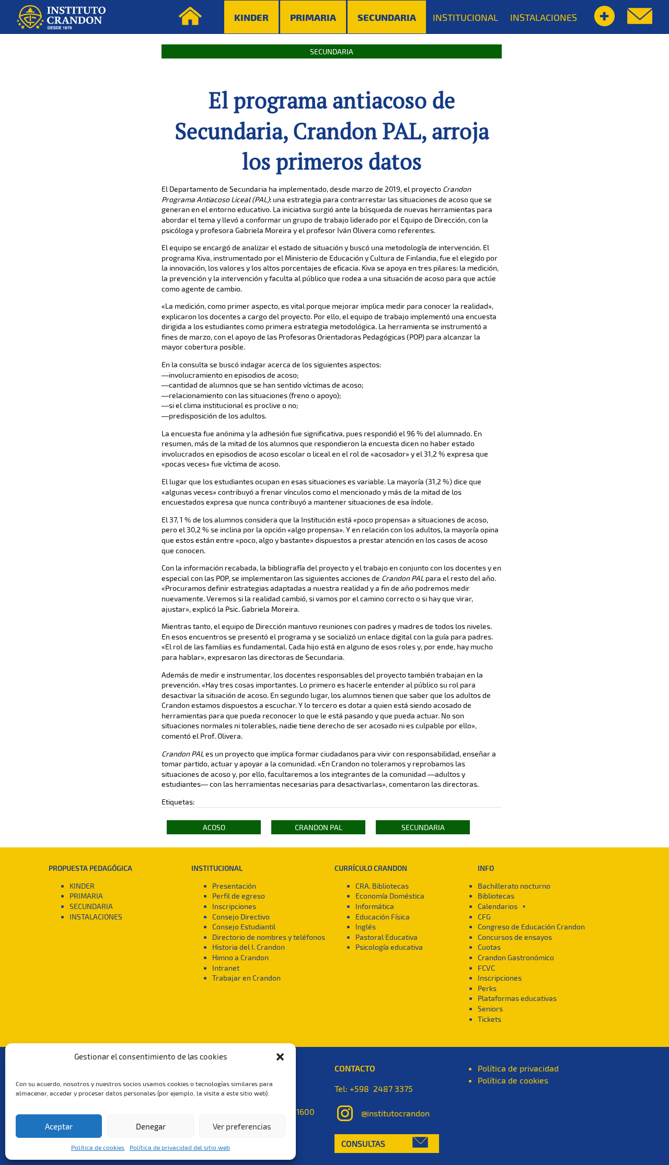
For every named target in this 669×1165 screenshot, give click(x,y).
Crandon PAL (318, 827)
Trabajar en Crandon (246, 977)
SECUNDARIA (91, 906)
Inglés (365, 926)
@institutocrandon (395, 1113)
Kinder (251, 16)
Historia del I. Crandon (248, 946)
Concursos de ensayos (515, 937)
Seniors (490, 1008)
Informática (374, 906)
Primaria (313, 16)
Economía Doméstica (389, 895)
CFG (484, 916)
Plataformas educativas (517, 998)
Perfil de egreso (238, 895)
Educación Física (382, 916)
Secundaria (386, 16)
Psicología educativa (389, 946)
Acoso (214, 827)
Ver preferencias (242, 1126)
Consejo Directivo (241, 916)
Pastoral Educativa (386, 937)
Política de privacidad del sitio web (180, 1147)
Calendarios (497, 906)
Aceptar (59, 1126)
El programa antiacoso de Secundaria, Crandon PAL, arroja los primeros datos (332, 130)
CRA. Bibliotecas (382, 885)
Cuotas (489, 946)
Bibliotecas (496, 895)
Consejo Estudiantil (243, 926)
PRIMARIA (86, 895)
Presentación (234, 885)
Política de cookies (97, 1147)
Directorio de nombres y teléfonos (268, 937)
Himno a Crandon (240, 957)
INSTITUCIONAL (465, 17)
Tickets (489, 1019)
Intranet (225, 967)
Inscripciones (234, 906)
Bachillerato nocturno (514, 885)
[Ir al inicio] (61, 17)
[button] (280, 1057)
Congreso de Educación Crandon (531, 926)
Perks (487, 988)
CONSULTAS (363, 1143)
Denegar (151, 1126)
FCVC (486, 967)
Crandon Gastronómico (516, 957)
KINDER (82, 885)
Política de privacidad (518, 1068)
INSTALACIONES (543, 17)
